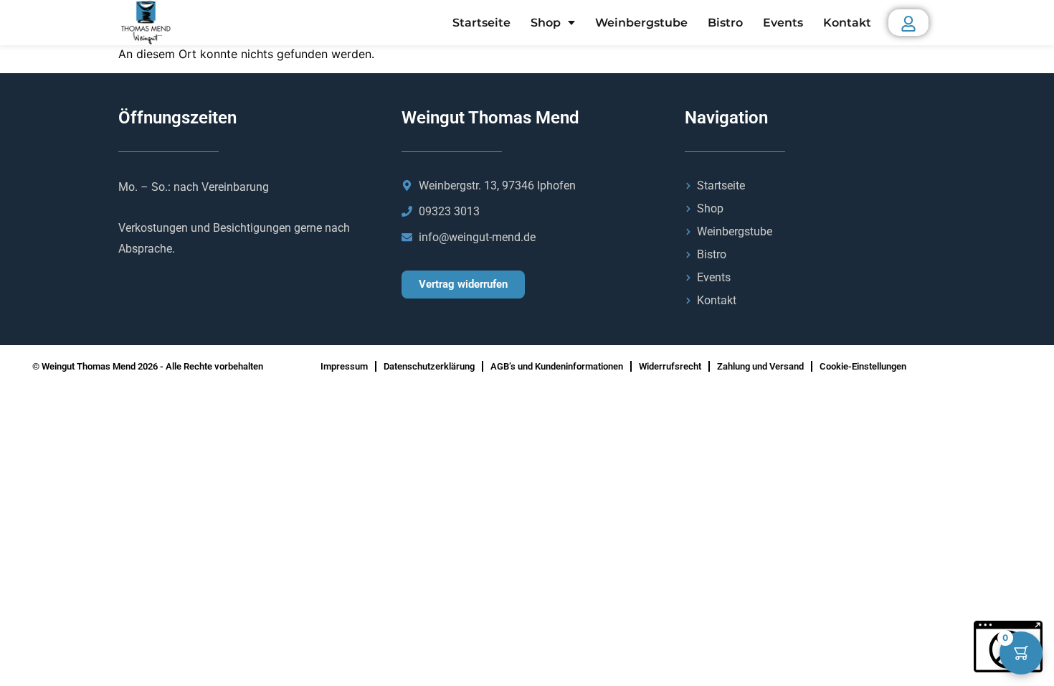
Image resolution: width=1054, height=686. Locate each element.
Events (783, 22)
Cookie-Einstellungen (863, 366)
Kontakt (847, 22)
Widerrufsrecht (670, 366)
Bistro (725, 22)
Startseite (481, 22)
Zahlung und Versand (760, 366)
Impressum (344, 366)
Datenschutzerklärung (429, 366)
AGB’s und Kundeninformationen (556, 366)
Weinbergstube (641, 22)
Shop (546, 22)
